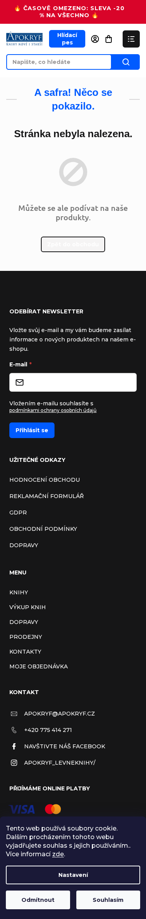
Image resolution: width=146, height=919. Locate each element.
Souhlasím (108, 899)
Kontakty (25, 651)
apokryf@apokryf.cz (59, 713)
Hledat (126, 62)
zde (58, 854)
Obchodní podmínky (43, 528)
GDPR (18, 512)
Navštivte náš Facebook (64, 746)
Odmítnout (38, 899)
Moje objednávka (38, 666)
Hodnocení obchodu (44, 479)
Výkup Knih (27, 607)
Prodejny (25, 636)
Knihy (18, 592)
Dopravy (23, 545)
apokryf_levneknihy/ (59, 762)
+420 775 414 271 (48, 729)
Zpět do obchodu (73, 244)
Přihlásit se (32, 430)
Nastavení (73, 874)
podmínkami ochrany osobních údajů (53, 410)
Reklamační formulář (46, 496)
